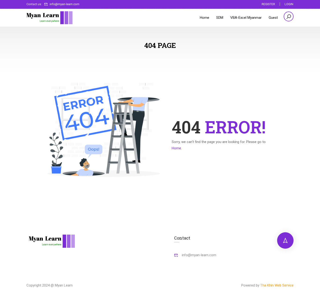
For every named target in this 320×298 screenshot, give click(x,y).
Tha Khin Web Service (277, 285)
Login (289, 4)
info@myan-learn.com (64, 4)
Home (204, 17)
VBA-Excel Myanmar (246, 17)
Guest (273, 17)
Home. (177, 148)
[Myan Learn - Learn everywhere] (49, 17)
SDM (219, 17)
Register (268, 4)
